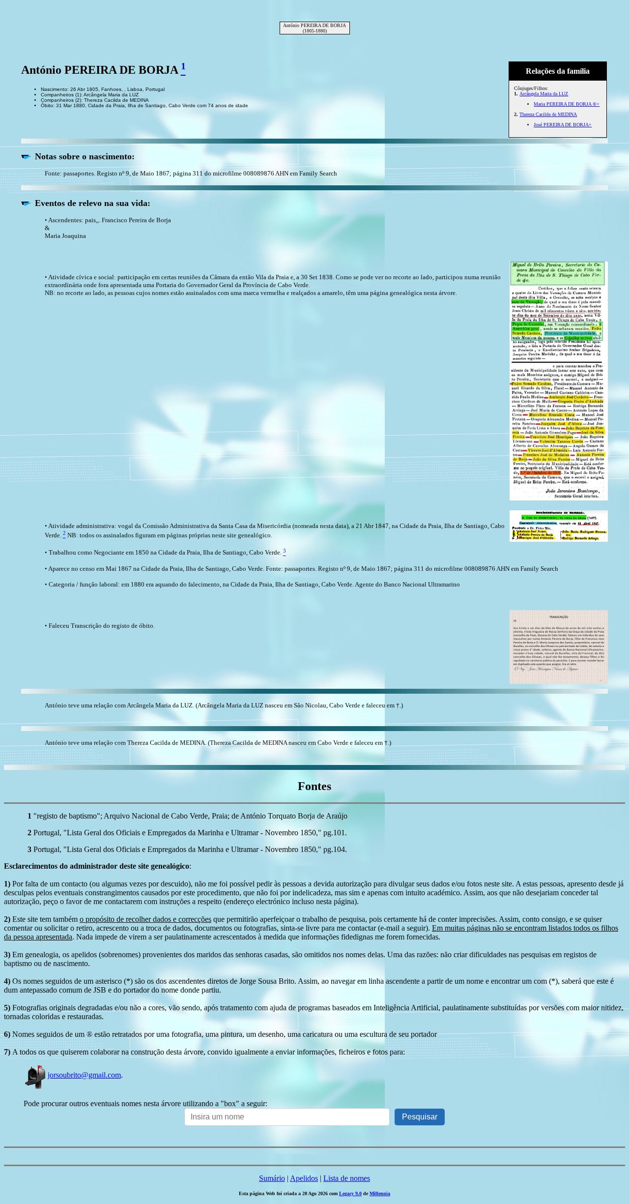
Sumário (272, 1178)
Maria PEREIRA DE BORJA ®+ (567, 104)
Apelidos (304, 1178)
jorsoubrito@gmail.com (84, 1075)
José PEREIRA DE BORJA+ (563, 124)
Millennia (380, 1193)
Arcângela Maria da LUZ (543, 93)
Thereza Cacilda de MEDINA (548, 114)
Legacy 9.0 (350, 1193)
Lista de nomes (346, 1178)
